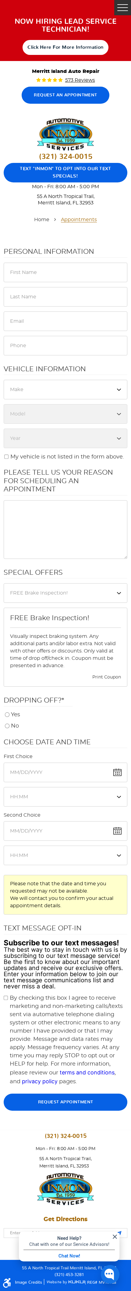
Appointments (79, 219)
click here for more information (65, 47)
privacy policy (40, 1081)
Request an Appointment (65, 95)
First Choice (18, 756)
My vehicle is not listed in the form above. (67, 457)
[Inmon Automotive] (65, 134)
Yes (15, 714)
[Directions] (119, 1233)
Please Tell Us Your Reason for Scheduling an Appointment (58, 481)
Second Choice (22, 815)
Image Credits (29, 1282)
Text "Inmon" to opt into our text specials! (65, 172)
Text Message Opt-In (43, 928)
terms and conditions (87, 1072)
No (15, 726)
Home (41, 219)
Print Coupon (106, 677)
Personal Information (49, 251)
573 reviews (80, 80)
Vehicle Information (45, 369)
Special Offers (33, 572)
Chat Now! (69, 1256)
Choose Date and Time (47, 742)
